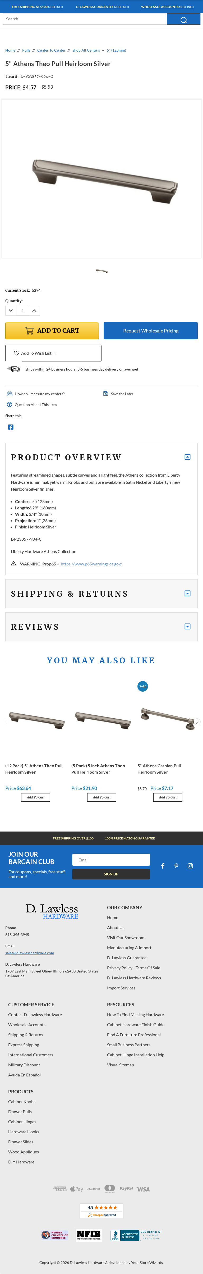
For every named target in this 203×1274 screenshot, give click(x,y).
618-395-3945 (17, 934)
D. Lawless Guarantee (126, 957)
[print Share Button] (49, 428)
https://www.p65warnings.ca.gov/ (91, 563)
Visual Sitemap (120, 1064)
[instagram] (190, 866)
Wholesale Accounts (26, 1024)
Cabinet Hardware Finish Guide (135, 1024)
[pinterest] (176, 866)
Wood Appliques (23, 1151)
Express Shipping (23, 1044)
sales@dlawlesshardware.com (29, 953)
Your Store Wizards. (147, 1262)
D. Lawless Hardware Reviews (134, 977)
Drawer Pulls (20, 1111)
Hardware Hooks (23, 1131)
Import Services (121, 987)
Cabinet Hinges (22, 1121)
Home (112, 917)
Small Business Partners (128, 1044)
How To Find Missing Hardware (135, 1014)
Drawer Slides (20, 1141)
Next (197, 721)
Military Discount (24, 1064)
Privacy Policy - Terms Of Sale (133, 967)
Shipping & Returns (25, 1034)
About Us (115, 927)
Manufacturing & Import (129, 947)
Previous (6, 721)
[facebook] (163, 866)
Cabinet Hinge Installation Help (135, 1054)
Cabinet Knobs (21, 1101)
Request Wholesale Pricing (150, 331)
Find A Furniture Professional (134, 1034)
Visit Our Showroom (125, 937)
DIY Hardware (21, 1161)
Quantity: (14, 300)
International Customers (30, 1054)
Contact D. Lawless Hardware (35, 1014)
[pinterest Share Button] (68, 428)
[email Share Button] (30, 428)
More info (37, 7)
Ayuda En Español (24, 1074)
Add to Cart (35, 797)
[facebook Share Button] (11, 428)
